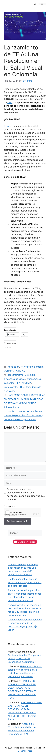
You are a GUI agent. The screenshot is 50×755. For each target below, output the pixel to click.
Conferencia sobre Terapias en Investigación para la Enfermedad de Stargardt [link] (24, 658)
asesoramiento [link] (15, 375)
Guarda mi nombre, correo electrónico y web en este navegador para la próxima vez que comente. (26, 494)
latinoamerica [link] (34, 379)
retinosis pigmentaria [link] (32, 366)
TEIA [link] (9, 102)
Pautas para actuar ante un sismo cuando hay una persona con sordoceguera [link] (24, 582)
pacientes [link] (9, 383)
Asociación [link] (13, 366)
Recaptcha (9, 506)
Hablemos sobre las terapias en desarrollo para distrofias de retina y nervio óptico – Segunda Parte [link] (23, 415)
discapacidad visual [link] (14, 379)
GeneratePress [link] (25, 751)
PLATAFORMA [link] (23, 383)
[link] (35, 4)
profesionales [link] (11, 387)
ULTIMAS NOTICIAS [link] (14, 370)
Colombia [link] (30, 375)
